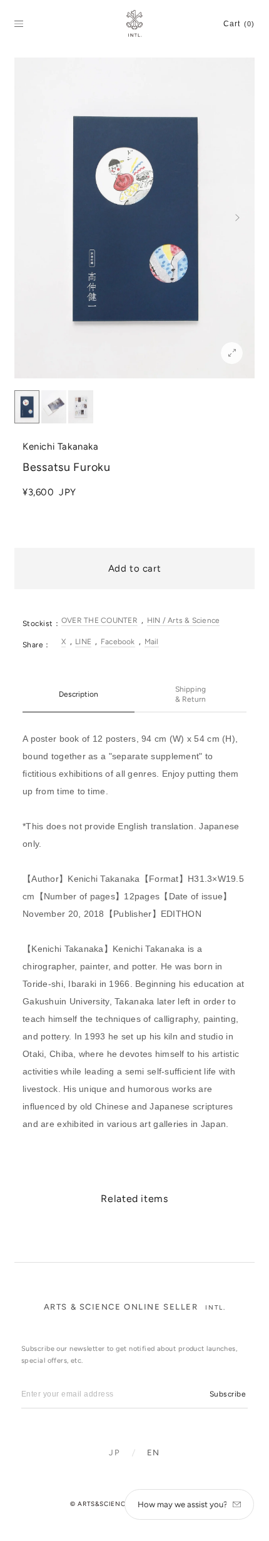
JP (114, 1452)
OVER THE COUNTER (99, 620)
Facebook (118, 641)
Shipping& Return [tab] (190, 694)
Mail (152, 641)
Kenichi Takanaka (61, 446)
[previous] (31, 218)
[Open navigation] (18, 23)
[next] (237, 218)
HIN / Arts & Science (183, 620)
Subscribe (228, 1394)
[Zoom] (232, 353)
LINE (83, 641)
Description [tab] (78, 694)
